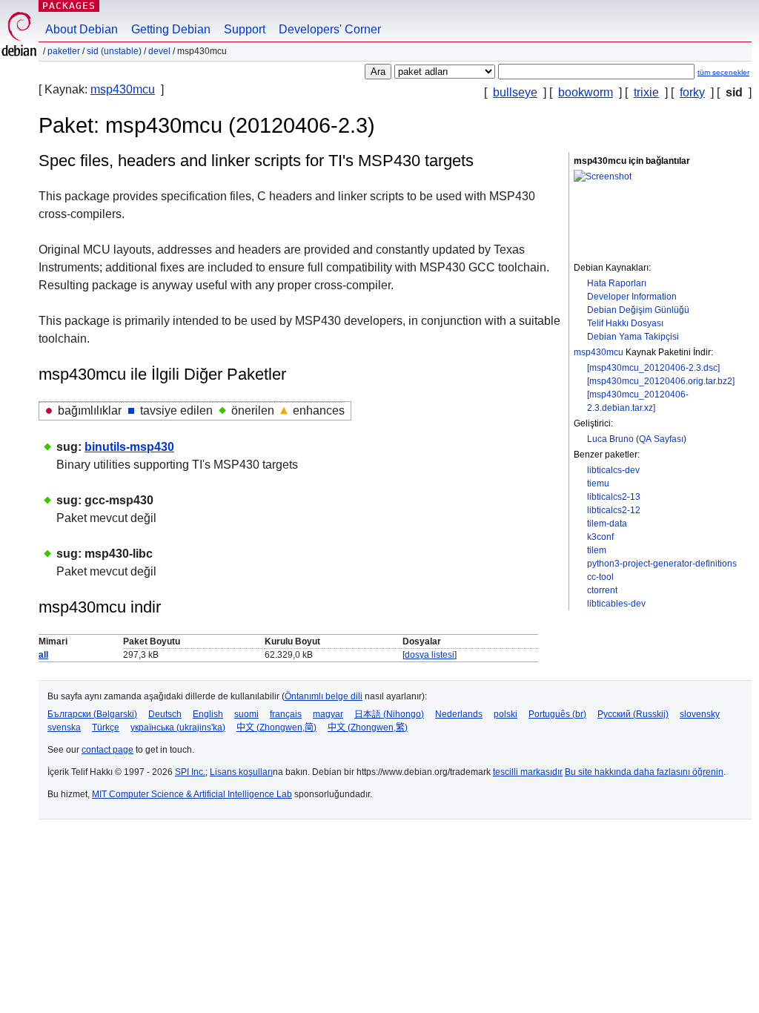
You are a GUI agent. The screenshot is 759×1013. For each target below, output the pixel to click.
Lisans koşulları (241, 772)
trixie (646, 92)
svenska (64, 727)
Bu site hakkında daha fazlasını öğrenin (644, 772)
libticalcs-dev (613, 470)
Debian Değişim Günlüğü (638, 310)
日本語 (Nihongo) (389, 714)
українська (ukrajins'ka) (177, 727)
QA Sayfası (661, 439)
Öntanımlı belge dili (323, 696)
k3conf (600, 537)
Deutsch (165, 714)
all (43, 655)
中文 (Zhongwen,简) (276, 727)
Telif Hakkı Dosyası (625, 323)
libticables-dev (616, 603)
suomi (246, 714)
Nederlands (459, 714)
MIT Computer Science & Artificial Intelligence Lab (192, 794)
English (208, 714)
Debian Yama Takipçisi (633, 336)
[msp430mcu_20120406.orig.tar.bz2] (661, 381)
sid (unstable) (114, 51)
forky (692, 92)
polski (505, 714)
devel (159, 51)
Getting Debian (171, 29)
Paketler (63, 51)
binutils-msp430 (129, 446)
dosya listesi (429, 655)
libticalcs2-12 (613, 510)
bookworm (585, 92)
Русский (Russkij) (633, 714)
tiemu (598, 483)
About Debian (81, 29)
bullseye (515, 92)
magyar (328, 714)
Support (244, 29)
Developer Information (632, 296)
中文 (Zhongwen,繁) (368, 727)
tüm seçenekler (723, 72)
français (286, 714)
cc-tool (600, 577)
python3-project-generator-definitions (662, 563)
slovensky (700, 714)
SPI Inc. (190, 772)
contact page (107, 750)
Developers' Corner (330, 29)
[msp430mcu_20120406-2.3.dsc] (653, 368)
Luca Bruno (610, 439)
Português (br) (557, 714)
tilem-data (607, 523)
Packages (69, 5)
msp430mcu (122, 89)
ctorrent (602, 590)
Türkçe (105, 727)
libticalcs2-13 (613, 497)
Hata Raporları (616, 283)
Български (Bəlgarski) (92, 714)
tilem (596, 550)
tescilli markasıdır (528, 772)
